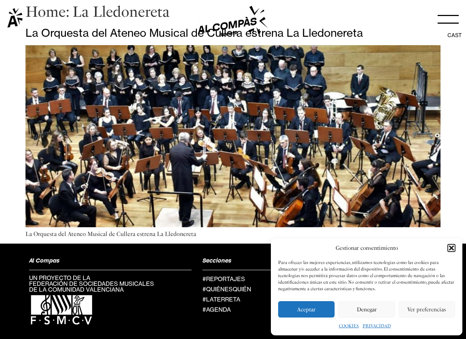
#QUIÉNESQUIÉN (226, 289)
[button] (451, 248)
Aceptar (306, 309)
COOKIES (349, 325)
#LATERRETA (221, 299)
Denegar (367, 309)
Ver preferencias (426, 309)
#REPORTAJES (223, 279)
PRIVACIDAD (377, 325)
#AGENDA (216, 309)
